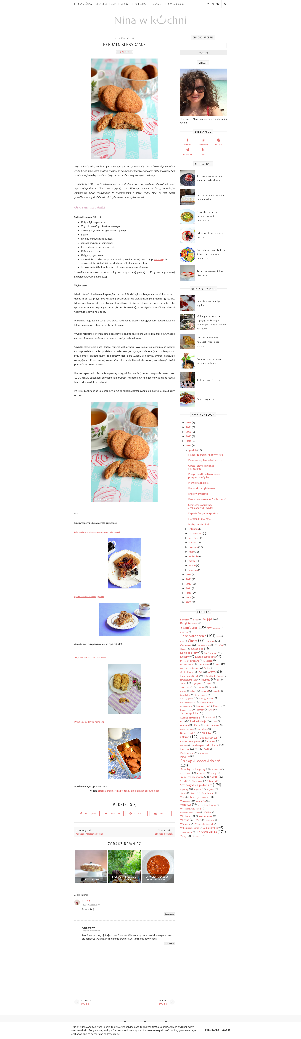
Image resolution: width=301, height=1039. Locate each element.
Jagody (209, 683)
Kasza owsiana (186, 706)
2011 (189, 588)
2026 (189, 422)
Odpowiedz (169, 914)
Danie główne (211, 653)
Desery (184, 656)
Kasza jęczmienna (206, 698)
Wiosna (184, 820)
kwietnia (193, 556)
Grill (200, 672)
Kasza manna (206, 702)
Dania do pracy (189, 652)
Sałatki (214, 777)
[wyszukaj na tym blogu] (225, 4)
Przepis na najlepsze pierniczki (89, 721)
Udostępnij (90, 813)
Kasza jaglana (186, 698)
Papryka (211, 741)
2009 (189, 597)
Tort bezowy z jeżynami (209, 380)
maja (191, 551)
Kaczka (183, 691)
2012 (189, 583)
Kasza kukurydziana (188, 702)
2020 (189, 431)
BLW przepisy (213, 628)
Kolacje (216, 706)
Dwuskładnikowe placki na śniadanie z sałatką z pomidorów (211, 254)
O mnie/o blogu (175, 4)
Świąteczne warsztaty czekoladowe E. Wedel (200, 506)
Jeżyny (212, 687)
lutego (192, 565)
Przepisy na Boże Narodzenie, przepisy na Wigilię (204, 475)
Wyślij (162, 813)
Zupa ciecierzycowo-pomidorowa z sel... (158, 878)
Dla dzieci (208, 660)
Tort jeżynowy (91, 879)
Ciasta (193, 641)
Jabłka (183, 683)
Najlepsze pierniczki (199, 524)
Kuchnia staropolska (190, 717)
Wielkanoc (186, 816)
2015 (189, 445)
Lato (182, 721)
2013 (189, 579)
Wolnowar (210, 820)
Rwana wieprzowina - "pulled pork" (207, 499)
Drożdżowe (204, 664)
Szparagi (184, 789)
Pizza (197, 749)
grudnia (193, 450)
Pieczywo (185, 749)
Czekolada (197, 648)
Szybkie (210, 789)
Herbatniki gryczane (199, 518)
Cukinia (183, 649)
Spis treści (212, 781)
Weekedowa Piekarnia (207, 805)
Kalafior (193, 691)
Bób (218, 636)
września (194, 537)
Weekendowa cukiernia (190, 809)
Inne (219, 680)
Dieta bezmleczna (205, 656)
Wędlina (207, 812)
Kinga (86, 901)
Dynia (218, 664)
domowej (159, 259)
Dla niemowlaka (187, 664)
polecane (204, 753)
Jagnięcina (197, 683)
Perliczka (184, 746)
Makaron (184, 725)
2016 (189, 440)
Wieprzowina (205, 816)
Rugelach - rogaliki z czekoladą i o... (124, 878)
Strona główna (83, 4)
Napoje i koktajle (188, 733)
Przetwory (216, 769)
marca (192, 560)
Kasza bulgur (185, 695)
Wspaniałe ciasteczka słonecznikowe (90, 657)
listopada (194, 528)
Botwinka (184, 632)
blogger (218, 144)
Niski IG (206, 732)
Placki (206, 749)
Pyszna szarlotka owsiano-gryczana (89, 596)
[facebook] (207, 3)
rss (203, 154)
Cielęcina (219, 645)
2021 (189, 427)
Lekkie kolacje (198, 721)
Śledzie (183, 793)
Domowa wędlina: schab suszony (206, 460)
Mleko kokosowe (187, 729)
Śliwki (193, 793)
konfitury (200, 710)
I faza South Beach (189, 676)
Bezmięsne (101, 4)
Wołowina (185, 824)
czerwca (193, 546)
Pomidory (185, 756)
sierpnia (193, 542)
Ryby (213, 773)
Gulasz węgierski (206, 399)
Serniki (183, 781)
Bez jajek (208, 619)
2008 (189, 602)
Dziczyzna (184, 668)
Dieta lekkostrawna (189, 660)
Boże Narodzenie (193, 636)
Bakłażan (184, 619)
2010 (189, 592)
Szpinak (197, 789)
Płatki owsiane (187, 753)
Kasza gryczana (201, 695)
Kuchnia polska (189, 713)
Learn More (211, 1030)
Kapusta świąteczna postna (203, 513)
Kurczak (210, 717)
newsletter (187, 154)
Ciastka (124, 52)
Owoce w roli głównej (191, 741)
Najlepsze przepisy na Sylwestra (205, 454)
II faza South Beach (213, 676)
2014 (189, 574)
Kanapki (205, 691)
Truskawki (185, 801)
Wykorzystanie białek (204, 824)
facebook (187, 144)
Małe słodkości (211, 725)
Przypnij (138, 813)
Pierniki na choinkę (198, 482)
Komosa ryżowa (186, 710)
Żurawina (197, 836)
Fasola (195, 668)
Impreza (205, 679)
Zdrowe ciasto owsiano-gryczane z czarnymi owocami (97, 531)
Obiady (124, 4)
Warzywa (185, 804)
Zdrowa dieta (152, 790)
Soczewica (197, 781)
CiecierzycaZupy (204, 645)
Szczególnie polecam (196, 785)
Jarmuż (201, 687)
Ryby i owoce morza (192, 777)
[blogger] (216, 3)
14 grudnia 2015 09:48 (91, 931)
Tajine (183, 797)
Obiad (185, 737)
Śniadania (207, 793)
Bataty (196, 620)
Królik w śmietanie (198, 493)
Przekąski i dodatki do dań (200, 761)
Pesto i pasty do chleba (205, 745)
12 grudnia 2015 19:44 (91, 905)
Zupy (114, 4)
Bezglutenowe (188, 623)
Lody (215, 721)
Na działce (203, 729)
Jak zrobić (186, 687)
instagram (203, 144)
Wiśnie (199, 820)
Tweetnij (114, 813)
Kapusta (216, 691)
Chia (182, 642)
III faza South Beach (188, 680)
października (196, 533)
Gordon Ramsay (187, 672)
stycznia (193, 569)
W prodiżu (201, 801)
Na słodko (140, 4)
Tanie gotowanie (199, 797)
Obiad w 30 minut (208, 737)
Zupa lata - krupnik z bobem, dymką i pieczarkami (208, 216)
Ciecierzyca (185, 645)
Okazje (157, 4)
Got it (226, 1030)
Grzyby (212, 671)
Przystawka (186, 773)
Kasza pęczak (202, 706)
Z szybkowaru (186, 832)
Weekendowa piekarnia (190, 813)
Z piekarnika (137, 790)
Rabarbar (201, 773)
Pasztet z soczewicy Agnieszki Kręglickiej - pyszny (209, 341)
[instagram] (211, 3)
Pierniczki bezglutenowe (201, 488)
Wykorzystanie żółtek (189, 828)
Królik (211, 710)
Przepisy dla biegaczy (118, 790)
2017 (189, 436)
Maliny (197, 725)
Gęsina (207, 668)
